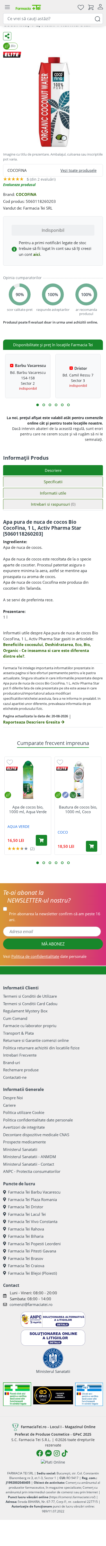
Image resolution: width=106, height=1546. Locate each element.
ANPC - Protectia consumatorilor (31, 1171)
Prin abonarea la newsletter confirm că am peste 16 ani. (54, 916)
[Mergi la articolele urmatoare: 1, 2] (37, 404)
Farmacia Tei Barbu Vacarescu (34, 1192)
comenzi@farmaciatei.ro (31, 1304)
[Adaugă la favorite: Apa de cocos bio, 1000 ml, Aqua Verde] (10, 762)
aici (36, 254)
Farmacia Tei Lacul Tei (27, 1214)
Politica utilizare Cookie (23, 1112)
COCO (63, 832)
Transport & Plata (18, 1033)
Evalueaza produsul (19, 184)
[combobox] (53, 18)
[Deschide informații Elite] (12, 768)
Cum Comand (15, 1018)
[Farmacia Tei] (28, 7)
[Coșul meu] (91, 7)
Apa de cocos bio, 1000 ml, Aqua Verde (28, 809)
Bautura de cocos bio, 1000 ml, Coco (78, 809)
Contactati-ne (14, 1077)
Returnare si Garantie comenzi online (36, 1040)
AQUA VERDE (18, 826)
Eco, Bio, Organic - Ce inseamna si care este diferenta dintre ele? (47, 650)
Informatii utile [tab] (53, 493)
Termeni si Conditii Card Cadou (30, 1003)
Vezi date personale (44, 956)
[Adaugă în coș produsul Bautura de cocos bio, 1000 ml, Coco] (91, 846)
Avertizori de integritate (24, 1127)
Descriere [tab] (53, 470)
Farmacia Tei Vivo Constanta (32, 1221)
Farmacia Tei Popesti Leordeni (34, 1243)
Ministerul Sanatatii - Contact (28, 1164)
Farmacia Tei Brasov (25, 1258)
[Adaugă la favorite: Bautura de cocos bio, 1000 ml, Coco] (60, 762)
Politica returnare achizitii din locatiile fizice (41, 1047)
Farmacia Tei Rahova (26, 1229)
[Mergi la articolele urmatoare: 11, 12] (68, 404)
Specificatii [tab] (53, 481)
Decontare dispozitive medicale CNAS (36, 1134)
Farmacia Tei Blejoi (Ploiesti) (32, 1273)
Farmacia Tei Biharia (25, 1236)
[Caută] (97, 18)
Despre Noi (13, 1097)
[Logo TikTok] (65, 1453)
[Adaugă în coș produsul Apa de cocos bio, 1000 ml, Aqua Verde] (41, 840)
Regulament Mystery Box (25, 1010)
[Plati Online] (53, 1462)
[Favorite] (81, 7)
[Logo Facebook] (39, 1453)
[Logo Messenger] (48, 1453)
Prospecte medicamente (24, 1141)
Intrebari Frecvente (20, 1055)
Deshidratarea (59, 644)
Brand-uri (11, 1062)
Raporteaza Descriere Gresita (32, 722)
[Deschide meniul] (7, 7)
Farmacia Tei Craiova (26, 1265)
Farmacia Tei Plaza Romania (32, 1199)
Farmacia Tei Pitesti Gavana (32, 1250)
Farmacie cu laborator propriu (29, 1025)
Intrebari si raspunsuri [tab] (53, 504)
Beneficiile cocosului (23, 644)
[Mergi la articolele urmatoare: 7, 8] (56, 404)
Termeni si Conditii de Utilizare (30, 996)
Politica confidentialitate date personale (38, 1119)
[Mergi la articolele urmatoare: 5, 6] (50, 404)
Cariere (9, 1105)
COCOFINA (26, 194)
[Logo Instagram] (57, 1453)
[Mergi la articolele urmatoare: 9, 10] (62, 404)
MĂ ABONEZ (53, 944)
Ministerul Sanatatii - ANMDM (29, 1156)
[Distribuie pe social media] (7, 36)
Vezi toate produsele (78, 170)
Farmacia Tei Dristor (25, 1206)
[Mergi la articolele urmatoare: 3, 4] (44, 404)
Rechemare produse (21, 1069)
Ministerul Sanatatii (20, 1149)
